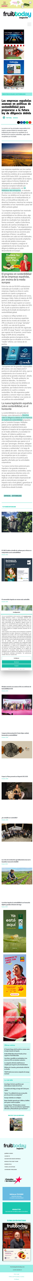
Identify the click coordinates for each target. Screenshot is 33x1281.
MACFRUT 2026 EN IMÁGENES (16, 1115)
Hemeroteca (8, 1164)
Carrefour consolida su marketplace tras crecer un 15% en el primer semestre (15, 1059)
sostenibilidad (16, 496)
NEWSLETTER (16, 1209)
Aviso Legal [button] (16, 1274)
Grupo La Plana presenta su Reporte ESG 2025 (15, 776)
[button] (4, 24)
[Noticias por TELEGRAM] (16, 1190)
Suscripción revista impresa (12, 1158)
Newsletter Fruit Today (11, 1161)
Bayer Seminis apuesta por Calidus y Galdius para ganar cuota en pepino (17, 1101)
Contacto (7, 1156)
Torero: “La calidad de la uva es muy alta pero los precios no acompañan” (15, 1094)
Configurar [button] (16, 1279)
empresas (7, 496)
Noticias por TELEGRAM (16, 1194)
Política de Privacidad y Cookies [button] (16, 1276)
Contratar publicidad (10, 1169)
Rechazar (16, 662)
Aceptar (16, 666)
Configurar (16, 658)
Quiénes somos (8, 1153)
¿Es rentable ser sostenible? (10, 818)
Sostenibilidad (20, 94)
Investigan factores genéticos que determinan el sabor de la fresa (14, 1085)
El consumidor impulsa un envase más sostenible (15, 599)
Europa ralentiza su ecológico (12, 1098)
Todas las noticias (9, 1166)
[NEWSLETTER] (16, 1205)
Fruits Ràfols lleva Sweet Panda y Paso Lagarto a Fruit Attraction (15, 1054)
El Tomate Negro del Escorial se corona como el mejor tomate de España (17, 1050)
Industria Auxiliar (8, 94)
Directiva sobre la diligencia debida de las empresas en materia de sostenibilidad (17, 417)
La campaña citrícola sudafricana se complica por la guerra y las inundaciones (16, 1063)
